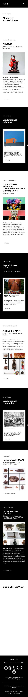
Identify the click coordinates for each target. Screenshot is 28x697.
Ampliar (7, 100)
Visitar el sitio (8, 570)
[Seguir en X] (13, 668)
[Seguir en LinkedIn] (17, 668)
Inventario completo (10, 493)
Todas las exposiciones (13, 271)
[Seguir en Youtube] (21, 668)
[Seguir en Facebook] (6, 668)
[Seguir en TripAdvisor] (14, 672)
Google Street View (13, 587)
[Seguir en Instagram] (9, 668)
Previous (1, 146)
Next (26, 146)
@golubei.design (16, 693)
